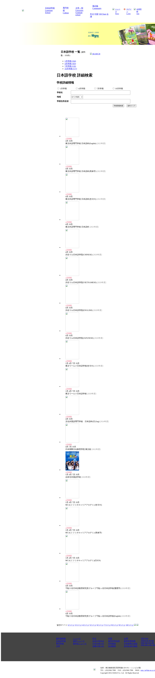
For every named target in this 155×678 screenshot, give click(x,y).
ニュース (77, 639)
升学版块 (112, 644)
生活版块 (112, 646)
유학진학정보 (98, 641)
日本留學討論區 (130, 644)
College (66, 13)
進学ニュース (79, 641)
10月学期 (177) (71, 69)
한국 (92, 14)
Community (96, 8)
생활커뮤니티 (98, 646)
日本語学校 (50, 8)
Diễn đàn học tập (147, 643)
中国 (96, 14)
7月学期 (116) (70, 66)
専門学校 (60, 644)
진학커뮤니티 (98, 644)
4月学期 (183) (70, 64)
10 (130, 625)
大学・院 (79, 8)
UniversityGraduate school (79, 12)
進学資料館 (61, 639)
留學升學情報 (130, 641)
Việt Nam (102, 14)
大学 (58, 646)
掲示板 (95, 6)
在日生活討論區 (130, 646)
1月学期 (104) (70, 61)
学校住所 (63, 101)
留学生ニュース (80, 644)
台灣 (126, 639)
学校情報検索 (118, 106)
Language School (49, 11)
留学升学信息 (114, 641)
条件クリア (131, 106)
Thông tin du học (147, 641)
